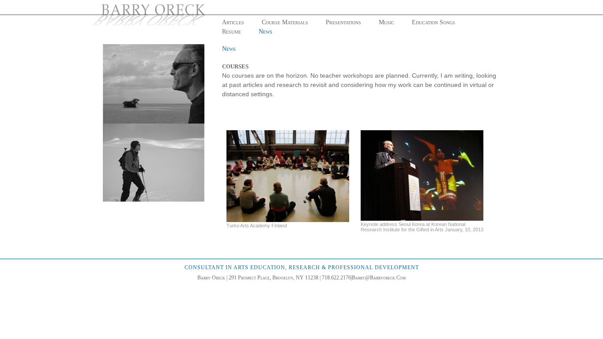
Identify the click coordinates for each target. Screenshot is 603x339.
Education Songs (433, 22)
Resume (231, 31)
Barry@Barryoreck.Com (379, 278)
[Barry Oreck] (151, 15)
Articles (233, 22)
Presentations (343, 22)
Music (386, 22)
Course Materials (285, 22)
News (265, 31)
